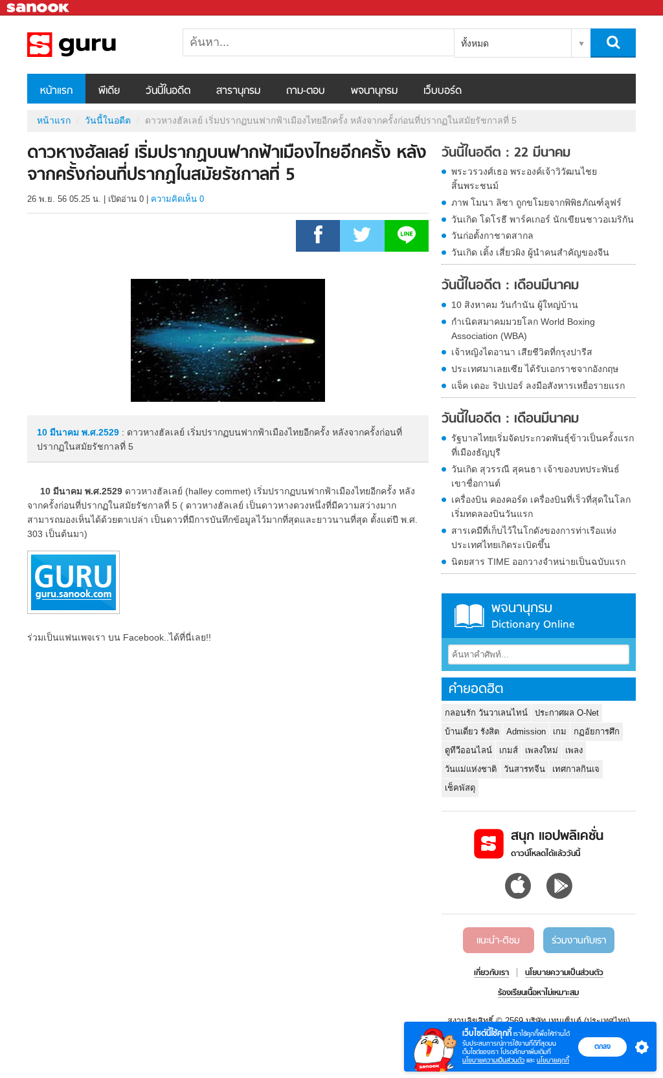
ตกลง (602, 1046)
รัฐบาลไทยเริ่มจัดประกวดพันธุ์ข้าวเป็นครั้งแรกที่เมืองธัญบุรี (542, 445)
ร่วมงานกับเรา (579, 941)
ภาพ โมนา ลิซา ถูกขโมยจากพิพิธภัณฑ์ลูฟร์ (536, 202)
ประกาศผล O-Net (567, 713)
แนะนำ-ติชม (498, 941)
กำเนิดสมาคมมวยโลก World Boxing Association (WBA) (523, 328)
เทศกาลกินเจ (576, 769)
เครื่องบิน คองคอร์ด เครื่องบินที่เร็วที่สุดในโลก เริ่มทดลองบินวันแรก (541, 506)
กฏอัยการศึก (597, 731)
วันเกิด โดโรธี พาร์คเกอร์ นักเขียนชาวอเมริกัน (542, 219)
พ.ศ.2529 (100, 432)
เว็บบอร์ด (442, 91)
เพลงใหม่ (541, 750)
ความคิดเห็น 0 (177, 199)
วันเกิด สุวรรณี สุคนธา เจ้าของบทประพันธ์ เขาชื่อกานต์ (535, 476)
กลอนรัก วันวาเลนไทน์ (486, 713)
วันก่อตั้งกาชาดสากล (492, 235)
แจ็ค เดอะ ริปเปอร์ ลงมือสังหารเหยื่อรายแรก (538, 385)
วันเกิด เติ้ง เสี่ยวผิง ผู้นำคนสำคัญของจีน (530, 252)
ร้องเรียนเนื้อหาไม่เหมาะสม (538, 993)
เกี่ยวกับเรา (491, 973)
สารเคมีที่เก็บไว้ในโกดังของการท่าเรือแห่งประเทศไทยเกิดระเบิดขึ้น (533, 537)
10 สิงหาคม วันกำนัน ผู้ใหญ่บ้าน (514, 305)
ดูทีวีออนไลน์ (468, 750)
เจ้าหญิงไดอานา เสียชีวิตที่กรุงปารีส (521, 352)
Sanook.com (38, 8)
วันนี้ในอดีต (168, 91)
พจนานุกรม (374, 91)
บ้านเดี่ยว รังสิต (472, 731)
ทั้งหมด (475, 43)
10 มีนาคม (59, 432)
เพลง (574, 750)
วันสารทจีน (524, 769)
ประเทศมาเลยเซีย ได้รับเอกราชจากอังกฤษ (534, 369)
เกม (560, 731)
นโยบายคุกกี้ (553, 1060)
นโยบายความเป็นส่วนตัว (493, 1060)
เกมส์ (508, 750)
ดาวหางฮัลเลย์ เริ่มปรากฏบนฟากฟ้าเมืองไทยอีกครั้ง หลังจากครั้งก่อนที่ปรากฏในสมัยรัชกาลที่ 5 (95, 44)
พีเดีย (109, 91)
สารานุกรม (238, 91)
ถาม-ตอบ (305, 91)
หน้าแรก (56, 91)
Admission (526, 731)
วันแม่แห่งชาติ (471, 769)
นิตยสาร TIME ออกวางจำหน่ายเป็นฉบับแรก (538, 561)
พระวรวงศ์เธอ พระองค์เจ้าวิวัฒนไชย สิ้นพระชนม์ (524, 178)
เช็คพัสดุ (460, 788)
